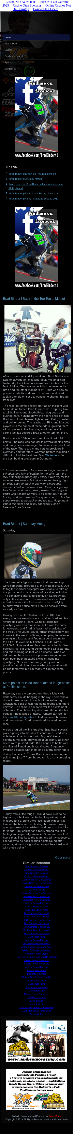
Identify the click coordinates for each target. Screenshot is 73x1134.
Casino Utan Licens (45, 9)
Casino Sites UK (37, 889)
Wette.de (51, 455)
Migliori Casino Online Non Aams (37, 947)
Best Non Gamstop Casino (36, 930)
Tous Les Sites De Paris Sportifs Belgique (36, 957)
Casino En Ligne (37, 990)
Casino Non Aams (36, 937)
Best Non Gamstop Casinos (36, 943)
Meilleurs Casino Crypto (36, 953)
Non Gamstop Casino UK (36, 913)
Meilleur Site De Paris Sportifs (36, 977)
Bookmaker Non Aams (37, 987)
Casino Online (36, 1014)
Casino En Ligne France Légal (36, 1010)
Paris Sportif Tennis (36, 970)
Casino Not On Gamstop (36, 916)
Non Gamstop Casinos (36, 866)
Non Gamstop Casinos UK (37, 896)
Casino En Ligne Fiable (36, 906)
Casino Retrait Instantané (36, 963)
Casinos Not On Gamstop (36, 869)
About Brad (10, 43)
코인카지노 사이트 (36, 997)
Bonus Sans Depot (36, 980)
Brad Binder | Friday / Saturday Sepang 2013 (34, 198)
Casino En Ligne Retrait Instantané (36, 1007)
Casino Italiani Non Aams (36, 876)
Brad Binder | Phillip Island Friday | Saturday (33, 193)
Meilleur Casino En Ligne (37, 886)
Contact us (10, 68)
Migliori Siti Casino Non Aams (36, 950)
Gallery (8, 49)
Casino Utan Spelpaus (27, 5)
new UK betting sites (21, 717)
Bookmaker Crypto (36, 974)
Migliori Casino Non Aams (36, 994)
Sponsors (9, 62)
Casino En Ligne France (36, 910)
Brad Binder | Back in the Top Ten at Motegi (33, 173)
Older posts (61, 857)
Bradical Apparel (13, 56)
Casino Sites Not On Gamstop (37, 879)
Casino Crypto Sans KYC (36, 960)
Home (7, 37)
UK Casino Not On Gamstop (36, 900)
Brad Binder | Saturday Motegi (25, 178)
